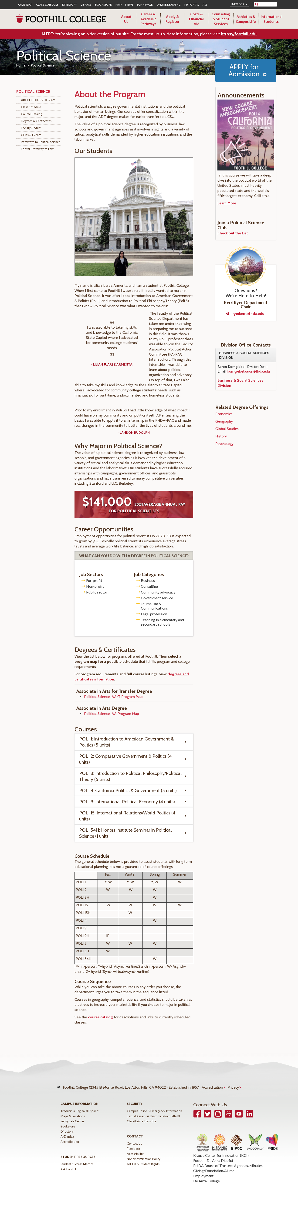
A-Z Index (67, 1136)
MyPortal (191, 4)
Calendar (25, 4)
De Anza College (206, 1181)
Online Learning (168, 4)
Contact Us (134, 1143)
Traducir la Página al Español (80, 1111)
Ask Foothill (69, 1169)
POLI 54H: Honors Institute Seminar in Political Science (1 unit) (125, 833)
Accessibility (135, 1154)
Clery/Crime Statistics (141, 1121)
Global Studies (227, 429)
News (129, 4)
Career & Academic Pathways (148, 19)
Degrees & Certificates (36, 121)
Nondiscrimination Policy (143, 1159)
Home (20, 65)
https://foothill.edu (239, 34)
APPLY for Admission (244, 70)
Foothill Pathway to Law (37, 149)
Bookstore (103, 4)
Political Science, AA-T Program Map (113, 696)
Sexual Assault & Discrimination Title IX (153, 1116)
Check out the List (232, 233)
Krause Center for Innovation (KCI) (221, 1155)
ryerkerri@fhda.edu (248, 313)
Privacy (233, 1087)
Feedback (133, 1148)
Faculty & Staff (31, 128)
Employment (203, 1176)
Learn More (226, 203)
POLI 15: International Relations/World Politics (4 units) (127, 816)
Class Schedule (47, 4)
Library (86, 4)
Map (118, 4)
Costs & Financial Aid (196, 19)
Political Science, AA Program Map (111, 713)
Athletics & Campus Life (246, 18)
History (221, 436)
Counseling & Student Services (221, 19)
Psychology (224, 443)
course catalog (100, 1017)
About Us (126, 18)
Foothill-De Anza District (213, 1160)
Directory (69, 4)
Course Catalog (31, 114)
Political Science (33, 91)
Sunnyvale (145, 4)
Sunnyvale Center (72, 1121)
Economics (223, 414)
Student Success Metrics (77, 1164)
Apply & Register (172, 18)
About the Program (38, 100)
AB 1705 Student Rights (143, 1164)
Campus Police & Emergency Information (154, 1111)
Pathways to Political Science (40, 142)
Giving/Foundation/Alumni (214, 1170)
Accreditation (212, 1087)
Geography (224, 421)
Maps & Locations (73, 1116)
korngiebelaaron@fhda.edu (248, 371)
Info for (237, 4)
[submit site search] (257, 4)
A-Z (205, 4)
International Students (271, 18)
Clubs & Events (31, 135)
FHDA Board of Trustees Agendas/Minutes (228, 1165)
